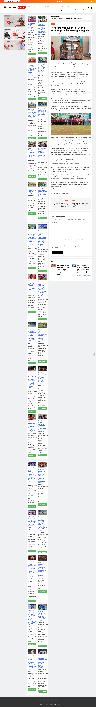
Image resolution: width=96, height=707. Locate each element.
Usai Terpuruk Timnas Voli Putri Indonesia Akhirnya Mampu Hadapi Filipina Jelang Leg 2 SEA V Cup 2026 (32, 618)
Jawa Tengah (71, 6)
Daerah (41, 6)
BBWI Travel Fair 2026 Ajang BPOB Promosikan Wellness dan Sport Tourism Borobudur (42, 427)
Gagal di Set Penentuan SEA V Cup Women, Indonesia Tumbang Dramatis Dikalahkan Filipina (41, 477)
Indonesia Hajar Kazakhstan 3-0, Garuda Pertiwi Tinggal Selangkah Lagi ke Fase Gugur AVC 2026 (32, 475)
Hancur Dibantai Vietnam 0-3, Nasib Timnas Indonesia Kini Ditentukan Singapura (42, 569)
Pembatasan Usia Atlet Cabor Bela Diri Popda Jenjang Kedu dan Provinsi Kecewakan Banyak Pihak (42, 28)
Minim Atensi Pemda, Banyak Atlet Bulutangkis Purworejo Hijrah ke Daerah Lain (42, 69)
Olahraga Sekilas (62, 10)
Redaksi (83, 10)
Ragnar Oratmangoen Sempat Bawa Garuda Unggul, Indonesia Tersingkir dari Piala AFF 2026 (42, 524)
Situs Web (80, 240)
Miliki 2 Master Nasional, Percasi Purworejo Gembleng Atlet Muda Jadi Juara (42, 152)
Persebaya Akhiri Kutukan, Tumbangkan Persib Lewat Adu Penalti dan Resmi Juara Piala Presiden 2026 (42, 239)
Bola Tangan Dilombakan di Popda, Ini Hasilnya (32, 191)
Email (67, 240)
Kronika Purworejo (80, 6)
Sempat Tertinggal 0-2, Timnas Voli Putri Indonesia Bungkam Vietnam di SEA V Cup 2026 (32, 569)
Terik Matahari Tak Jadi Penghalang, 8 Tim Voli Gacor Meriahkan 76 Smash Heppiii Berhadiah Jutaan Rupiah (63, 270)
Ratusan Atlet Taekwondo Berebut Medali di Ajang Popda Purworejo (31, 26)
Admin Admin (61, 277)
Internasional (62, 6)
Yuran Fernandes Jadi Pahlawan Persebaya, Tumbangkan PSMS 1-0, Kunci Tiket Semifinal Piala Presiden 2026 (32, 381)
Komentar (55, 222)
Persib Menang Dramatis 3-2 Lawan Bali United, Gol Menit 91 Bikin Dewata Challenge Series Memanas (32, 238)
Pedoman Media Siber (73, 10)
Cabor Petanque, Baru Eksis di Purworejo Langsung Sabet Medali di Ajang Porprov (32, 153)
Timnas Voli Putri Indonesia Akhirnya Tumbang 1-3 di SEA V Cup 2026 (42, 616)
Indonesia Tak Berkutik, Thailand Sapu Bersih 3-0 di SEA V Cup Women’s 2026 (32, 523)
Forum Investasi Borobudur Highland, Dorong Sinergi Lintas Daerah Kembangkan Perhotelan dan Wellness (84, 269)
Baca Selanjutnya (32, 54)
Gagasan (47, 6)
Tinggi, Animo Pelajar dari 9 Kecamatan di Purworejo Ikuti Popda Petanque (42, 112)
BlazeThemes (57, 704)
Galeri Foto (54, 6)
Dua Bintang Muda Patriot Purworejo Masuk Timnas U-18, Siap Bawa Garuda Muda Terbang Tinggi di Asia (32, 428)
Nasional (54, 10)
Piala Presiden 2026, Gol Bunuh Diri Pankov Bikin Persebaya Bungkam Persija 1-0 (42, 379)
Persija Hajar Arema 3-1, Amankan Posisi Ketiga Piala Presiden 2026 (32, 286)
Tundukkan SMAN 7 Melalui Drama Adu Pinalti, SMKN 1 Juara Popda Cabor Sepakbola (32, 114)
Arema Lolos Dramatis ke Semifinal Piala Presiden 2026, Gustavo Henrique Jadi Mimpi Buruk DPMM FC (42, 336)
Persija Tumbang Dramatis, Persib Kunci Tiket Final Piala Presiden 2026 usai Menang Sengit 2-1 (42, 289)
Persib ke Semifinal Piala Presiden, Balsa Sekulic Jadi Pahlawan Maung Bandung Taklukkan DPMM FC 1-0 (42, 663)
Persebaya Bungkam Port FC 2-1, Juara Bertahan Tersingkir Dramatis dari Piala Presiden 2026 (32, 336)
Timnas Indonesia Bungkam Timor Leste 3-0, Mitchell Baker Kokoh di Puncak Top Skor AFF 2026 (32, 663)
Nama (54, 240)
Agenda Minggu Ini (32, 6)
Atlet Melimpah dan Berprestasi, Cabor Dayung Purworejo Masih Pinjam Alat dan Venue (32, 69)
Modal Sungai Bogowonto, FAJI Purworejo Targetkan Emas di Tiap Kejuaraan (42, 192)
